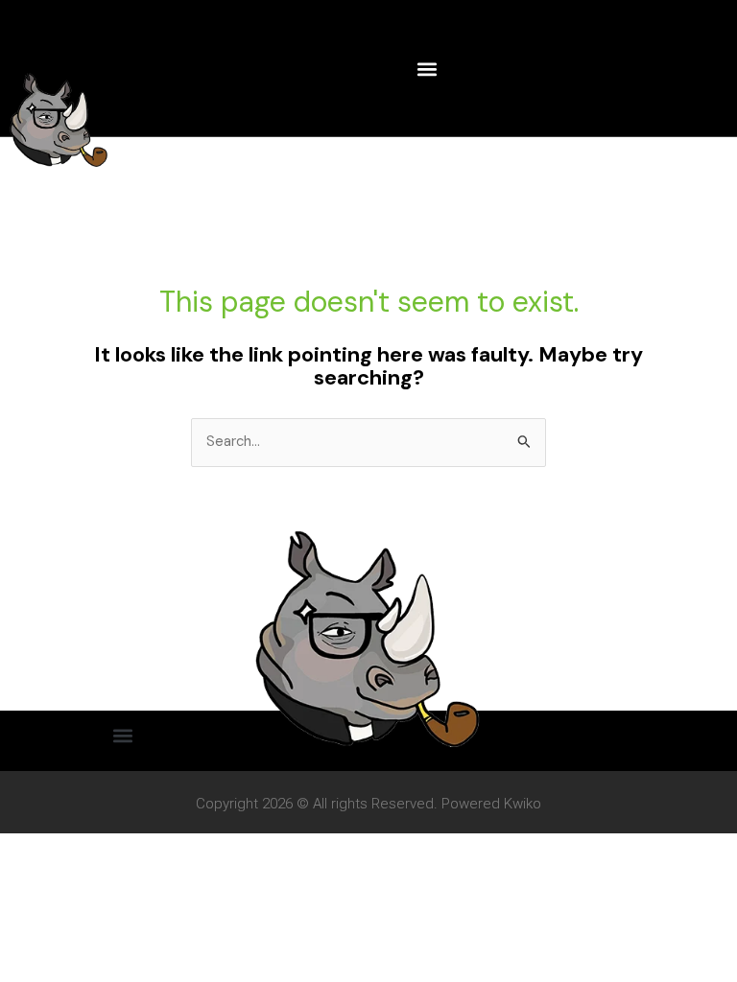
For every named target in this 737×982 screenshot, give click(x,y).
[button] (427, 68)
